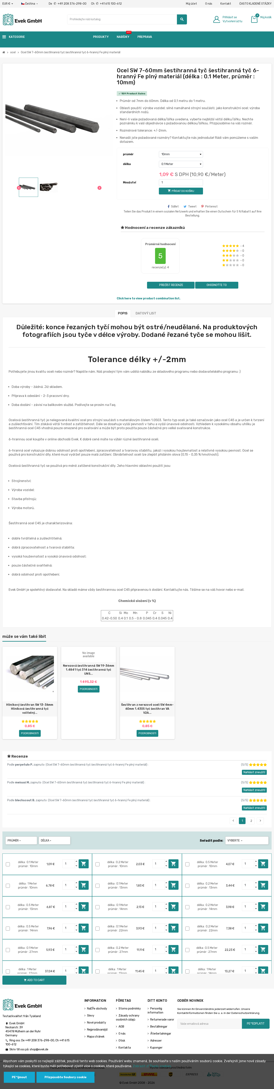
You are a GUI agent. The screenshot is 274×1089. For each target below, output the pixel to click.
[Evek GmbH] (22, 19)
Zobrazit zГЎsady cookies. (152, 1066)
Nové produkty (96, 1022)
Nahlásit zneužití (254, 772)
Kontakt (225, 3)
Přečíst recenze (171, 285)
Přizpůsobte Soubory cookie (65, 1077)
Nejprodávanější (97, 1029)
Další (260, 821)
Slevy (90, 1015)
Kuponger (156, 1047)
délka (127, 164)
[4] (233, 246)
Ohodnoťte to (217, 285)
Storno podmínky (130, 1008)
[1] (223, 246)
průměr (128, 154)
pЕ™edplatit (256, 1023)
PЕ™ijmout (19, 1077)
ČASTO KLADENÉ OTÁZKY (255, 3)
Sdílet (175, 206)
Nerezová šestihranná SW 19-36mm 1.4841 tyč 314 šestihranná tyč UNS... (88, 669)
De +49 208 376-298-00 (68, 3)
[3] (230, 246)
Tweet (192, 206)
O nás (208, 3)
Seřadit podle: (211, 840)
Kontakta (125, 1047)
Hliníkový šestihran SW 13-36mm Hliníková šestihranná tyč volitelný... (29, 709)
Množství (129, 182)
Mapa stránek (96, 1036)
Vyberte (235, 840)
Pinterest (211, 206)
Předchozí (233, 821)
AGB (121, 1026)
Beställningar (158, 1026)
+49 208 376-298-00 (39, 1040)
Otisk (122, 1040)
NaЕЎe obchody (97, 1008)
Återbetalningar (160, 1033)
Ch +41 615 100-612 (106, 3)
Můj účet (191, 3)
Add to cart (83, 864)
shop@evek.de (39, 1049)
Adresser (156, 1040)
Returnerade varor (162, 1019)
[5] (237, 246)
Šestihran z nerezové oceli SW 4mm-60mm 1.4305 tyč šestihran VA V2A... (147, 709)
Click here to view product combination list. (148, 298)
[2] (227, 246)
